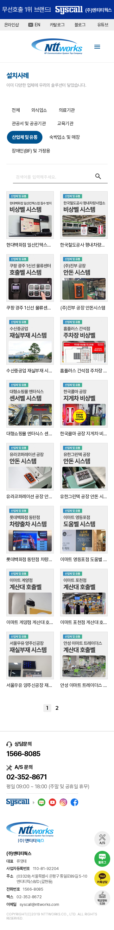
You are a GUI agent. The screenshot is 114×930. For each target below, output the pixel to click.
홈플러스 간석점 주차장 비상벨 (84, 371)
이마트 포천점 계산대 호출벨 (84, 622)
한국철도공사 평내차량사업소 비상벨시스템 (84, 245)
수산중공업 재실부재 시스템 (30, 371)
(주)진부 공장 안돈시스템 (82, 308)
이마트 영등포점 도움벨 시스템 (84, 559)
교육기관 (65, 123)
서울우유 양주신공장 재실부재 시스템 (30, 685)
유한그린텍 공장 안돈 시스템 (84, 496)
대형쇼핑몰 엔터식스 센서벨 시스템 (30, 434)
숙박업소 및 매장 (64, 137)
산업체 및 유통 (24, 137)
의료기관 (67, 110)
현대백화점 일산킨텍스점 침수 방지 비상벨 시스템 (30, 245)
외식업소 (39, 110)
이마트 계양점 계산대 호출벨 (30, 622)
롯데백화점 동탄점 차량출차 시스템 (30, 559)
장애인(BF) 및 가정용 (31, 151)
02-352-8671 (26, 777)
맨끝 (67, 708)
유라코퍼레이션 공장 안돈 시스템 (30, 496)
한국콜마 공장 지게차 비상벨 (84, 434)
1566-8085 (23, 754)
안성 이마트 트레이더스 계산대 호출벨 (84, 685)
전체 (16, 110)
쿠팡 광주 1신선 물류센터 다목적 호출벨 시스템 (30, 308)
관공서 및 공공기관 (29, 123)
